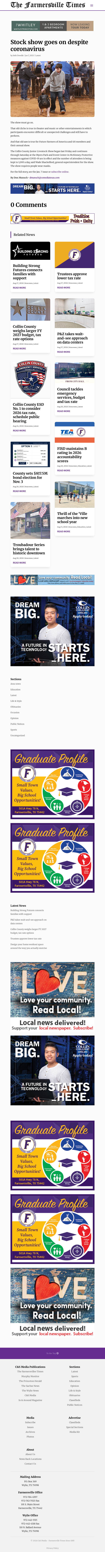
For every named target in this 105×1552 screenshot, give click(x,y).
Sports (13, 729)
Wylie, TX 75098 (30, 1485)
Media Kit (75, 1432)
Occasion (14, 712)
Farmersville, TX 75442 (30, 1508)
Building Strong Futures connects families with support (27, 272)
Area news (29, 283)
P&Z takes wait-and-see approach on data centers (72, 338)
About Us (30, 1454)
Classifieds (74, 1400)
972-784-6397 (30, 1497)
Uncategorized (17, 735)
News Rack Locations (30, 1459)
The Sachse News (30, 1386)
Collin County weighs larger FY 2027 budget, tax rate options (27, 332)
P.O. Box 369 (30, 1481)
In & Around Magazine (30, 1400)
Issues (30, 1427)
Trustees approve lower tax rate (72, 276)
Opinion (14, 718)
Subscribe (30, 1422)
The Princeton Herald (30, 1381)
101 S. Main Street (30, 1504)
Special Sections (74, 1427)
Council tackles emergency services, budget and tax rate (71, 395)
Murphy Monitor (30, 1376)
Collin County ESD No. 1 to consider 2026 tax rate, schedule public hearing (28, 412)
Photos (30, 1436)
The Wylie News (30, 1390)
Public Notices (17, 724)
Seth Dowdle (18, 55)
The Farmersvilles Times (30, 1371)
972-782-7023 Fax (30, 1500)
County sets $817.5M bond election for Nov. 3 (30, 477)
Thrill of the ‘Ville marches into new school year (72, 517)
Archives (30, 1432)
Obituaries (15, 706)
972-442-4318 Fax (30, 1523)
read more (19, 287)
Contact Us (30, 1463)
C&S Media (30, 1395)
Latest (38, 55)
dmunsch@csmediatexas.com (45, 177)
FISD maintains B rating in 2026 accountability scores (72, 454)
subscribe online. (60, 171)
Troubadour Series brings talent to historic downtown (29, 549)
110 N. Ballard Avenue (30, 1527)
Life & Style (16, 701)
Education (82, 466)
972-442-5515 (30, 1520)
